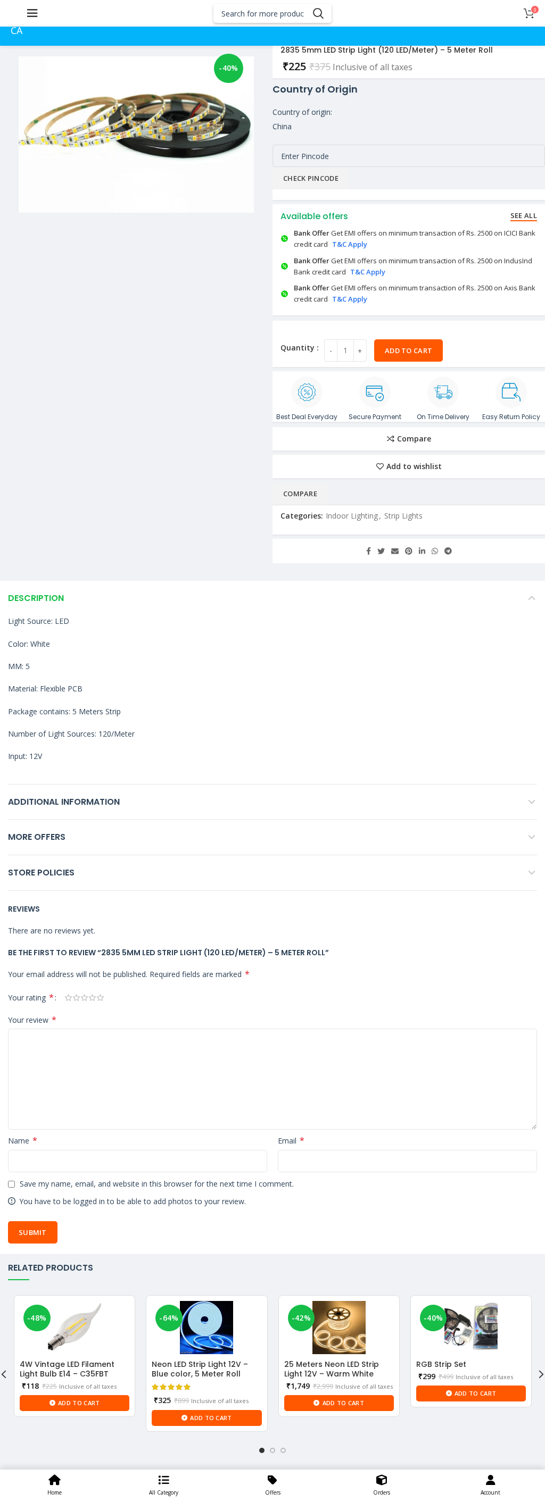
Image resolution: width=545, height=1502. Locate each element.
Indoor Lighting (352, 516)
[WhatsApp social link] (434, 551)
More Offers (36, 837)
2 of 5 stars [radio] (76, 998)
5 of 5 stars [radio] (100, 998)
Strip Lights (403, 516)
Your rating (31, 997)
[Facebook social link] (368, 551)
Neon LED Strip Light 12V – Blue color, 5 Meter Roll (200, 1369)
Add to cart (408, 350)
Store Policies (41, 872)
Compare (414, 439)
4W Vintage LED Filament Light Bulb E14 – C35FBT (67, 1369)
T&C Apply (349, 244)
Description (36, 598)
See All (523, 215)
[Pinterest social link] (409, 551)
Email (291, 1140)
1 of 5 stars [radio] (68, 998)
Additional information (64, 802)
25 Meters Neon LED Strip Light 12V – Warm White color (331, 1374)
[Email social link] (395, 551)
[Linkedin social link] (422, 551)
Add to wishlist (414, 466)
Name (22, 1140)
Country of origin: (302, 112)
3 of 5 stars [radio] (84, 998)
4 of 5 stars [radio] (92, 998)
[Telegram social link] (448, 551)
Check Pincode (310, 178)
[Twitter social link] (381, 551)
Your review (32, 1019)
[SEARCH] (318, 13)
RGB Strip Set (441, 1364)
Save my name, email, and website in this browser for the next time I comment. (157, 1184)
